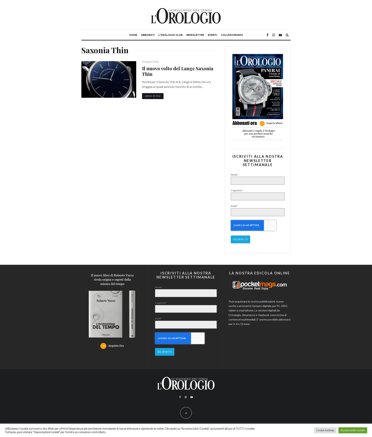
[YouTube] (280, 35)
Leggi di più (153, 96)
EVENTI (212, 34)
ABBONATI (148, 34)
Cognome (237, 190)
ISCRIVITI (240, 239)
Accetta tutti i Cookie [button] (353, 430)
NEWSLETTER (195, 34)
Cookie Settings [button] (325, 430)
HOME (133, 34)
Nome (235, 174)
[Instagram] (273, 35)
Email (234, 206)
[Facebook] (267, 35)
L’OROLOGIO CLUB (170, 34)
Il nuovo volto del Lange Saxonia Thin (177, 71)
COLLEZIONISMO (232, 34)
